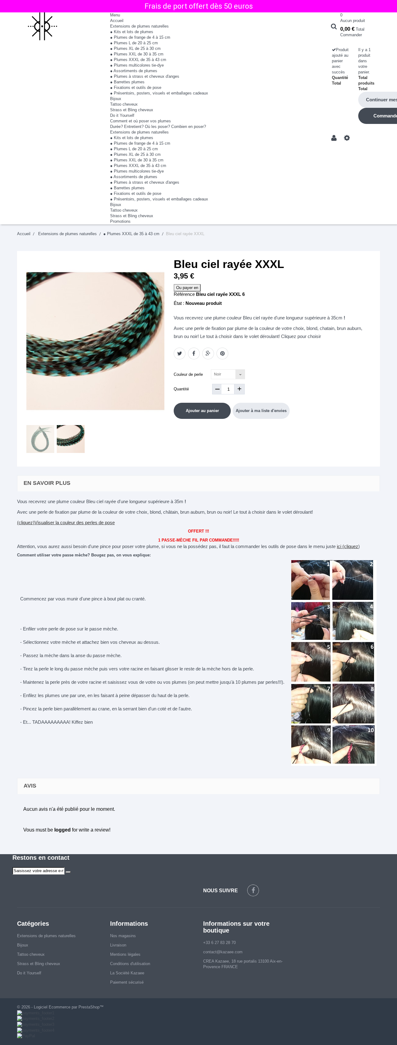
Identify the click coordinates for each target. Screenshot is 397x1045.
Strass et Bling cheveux (131, 110)
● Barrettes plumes (127, 82)
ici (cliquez (347, 546)
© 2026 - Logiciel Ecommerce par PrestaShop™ (60, 1007)
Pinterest (222, 353)
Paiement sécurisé (127, 982)
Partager (194, 353)
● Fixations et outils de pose (135, 87)
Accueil (116, 20)
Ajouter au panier (202, 410)
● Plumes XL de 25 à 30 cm (135, 48)
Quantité (181, 389)
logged (62, 829)
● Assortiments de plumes (133, 70)
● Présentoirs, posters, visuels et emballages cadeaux (159, 93)
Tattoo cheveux (124, 104)
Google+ (208, 353)
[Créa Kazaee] (59, 26)
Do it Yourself (122, 115)
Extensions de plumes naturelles (139, 26)
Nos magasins (123, 935)
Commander (351, 35)
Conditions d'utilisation (130, 963)
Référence (184, 294)
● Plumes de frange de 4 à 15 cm (140, 37)
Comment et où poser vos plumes (140, 121)
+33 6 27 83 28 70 (219, 942)
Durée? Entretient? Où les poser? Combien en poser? (158, 126)
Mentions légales (125, 954)
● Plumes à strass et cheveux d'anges (144, 76)
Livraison (118, 945)
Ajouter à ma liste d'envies (261, 410)
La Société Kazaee (127, 973)
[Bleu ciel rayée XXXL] (40, 439)
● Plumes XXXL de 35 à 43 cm (138, 59)
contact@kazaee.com (223, 952)
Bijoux (115, 98)
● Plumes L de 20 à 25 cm (134, 43)
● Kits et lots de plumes (131, 31)
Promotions (120, 221)
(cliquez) (25, 522)
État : (179, 303)
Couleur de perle (189, 374)
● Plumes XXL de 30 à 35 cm (136, 54)
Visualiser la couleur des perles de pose (74, 522)
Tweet (179, 353)
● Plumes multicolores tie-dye (137, 65)
